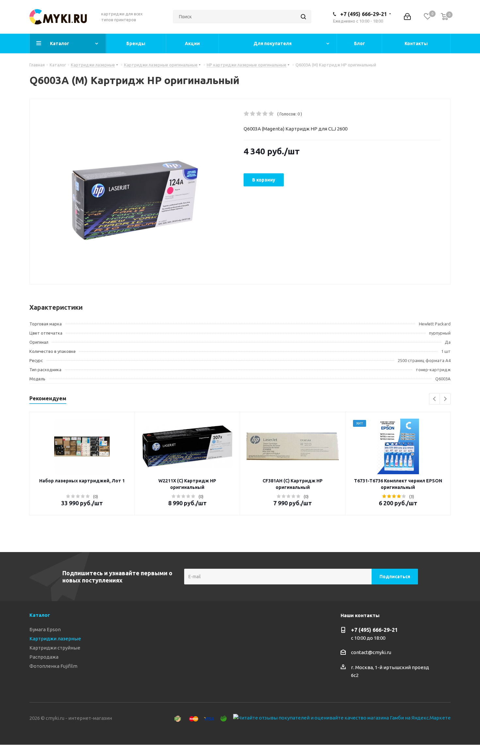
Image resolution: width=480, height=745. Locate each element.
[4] (265, 113)
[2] (253, 113)
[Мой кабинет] (407, 17)
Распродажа (43, 657)
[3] (259, 113)
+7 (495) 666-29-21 (363, 14)
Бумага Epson (45, 629)
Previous (434, 399)
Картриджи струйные (54, 647)
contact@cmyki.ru (371, 652)
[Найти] (303, 16)
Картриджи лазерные (55, 638)
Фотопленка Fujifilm (53, 666)
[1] (247, 113)
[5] (271, 113)
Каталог (39, 615)
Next (445, 399)
